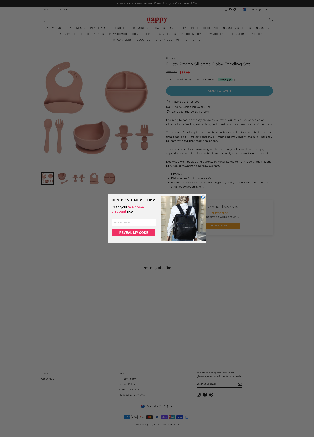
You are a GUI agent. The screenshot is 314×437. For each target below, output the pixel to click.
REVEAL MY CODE (133, 232)
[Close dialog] (203, 196)
